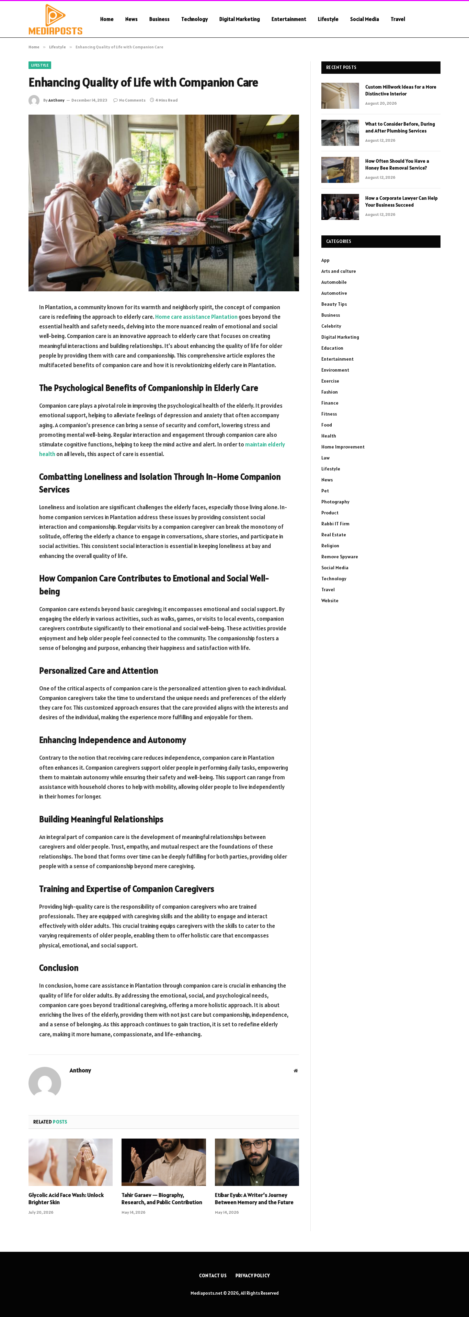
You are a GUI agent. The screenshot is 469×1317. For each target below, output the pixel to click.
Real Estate (333, 535)
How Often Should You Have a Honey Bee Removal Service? (397, 164)
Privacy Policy (253, 1276)
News (131, 19)
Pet (325, 491)
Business (159, 19)
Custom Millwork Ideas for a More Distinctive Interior (400, 90)
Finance (330, 403)
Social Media (364, 19)
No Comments (132, 100)
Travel (398, 19)
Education (332, 348)
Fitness (329, 414)
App (325, 260)
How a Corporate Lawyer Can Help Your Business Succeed (401, 201)
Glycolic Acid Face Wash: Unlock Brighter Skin (66, 1198)
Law (325, 458)
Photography (335, 502)
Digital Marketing (239, 19)
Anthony (56, 100)
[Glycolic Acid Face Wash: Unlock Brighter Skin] (70, 1162)
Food (326, 425)
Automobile (334, 282)
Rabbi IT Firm (335, 524)
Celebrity (331, 326)
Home (107, 19)
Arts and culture (338, 271)
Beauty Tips (334, 304)
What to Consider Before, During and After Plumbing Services (400, 127)
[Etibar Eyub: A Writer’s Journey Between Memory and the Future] (257, 1162)
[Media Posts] (55, 19)
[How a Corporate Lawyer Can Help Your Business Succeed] (340, 207)
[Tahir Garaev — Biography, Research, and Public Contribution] (164, 1162)
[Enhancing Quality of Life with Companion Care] (163, 203)
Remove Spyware (339, 556)
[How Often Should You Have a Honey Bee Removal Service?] (340, 170)
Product (330, 513)
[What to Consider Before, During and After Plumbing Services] (340, 133)
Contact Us (213, 1276)
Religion (330, 546)
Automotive (334, 293)
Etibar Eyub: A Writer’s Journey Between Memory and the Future (254, 1198)
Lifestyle (328, 19)
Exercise (330, 381)
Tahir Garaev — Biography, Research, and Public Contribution (162, 1198)
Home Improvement (343, 447)
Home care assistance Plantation (196, 316)
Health (328, 436)
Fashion (329, 392)
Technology (194, 19)
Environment (335, 370)
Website (330, 600)
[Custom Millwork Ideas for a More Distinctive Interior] (340, 96)
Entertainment (289, 19)
